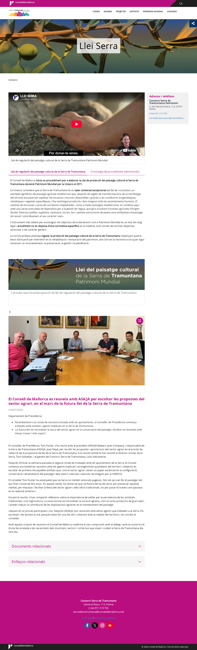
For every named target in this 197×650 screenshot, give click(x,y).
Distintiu (134, 11)
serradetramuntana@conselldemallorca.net (167, 118)
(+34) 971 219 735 (158, 113)
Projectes (121, 11)
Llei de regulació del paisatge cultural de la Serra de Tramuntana (48, 171)
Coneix (96, 11)
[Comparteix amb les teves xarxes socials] (193, 23)
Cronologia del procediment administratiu (115, 171)
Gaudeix (108, 11)
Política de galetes (104, 618)
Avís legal (87, 618)
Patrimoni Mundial (153, 11)
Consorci (172, 11)
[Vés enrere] (9, 312)
